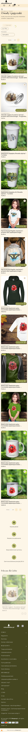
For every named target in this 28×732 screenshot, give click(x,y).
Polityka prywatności (7, 676)
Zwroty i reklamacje (7, 642)
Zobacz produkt (20, 71)
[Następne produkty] (16, 509)
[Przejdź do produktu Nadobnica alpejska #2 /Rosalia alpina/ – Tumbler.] (14, 174)
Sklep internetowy (13, 730)
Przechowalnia (5, 655)
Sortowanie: (4, 31)
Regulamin (4, 635)
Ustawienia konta (6, 652)
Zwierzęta (11, 11)
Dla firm (3, 702)
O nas (2, 696)
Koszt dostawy (5, 669)
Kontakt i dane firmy (7, 699)
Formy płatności (6, 662)
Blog (2, 689)
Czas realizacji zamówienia (9, 666)
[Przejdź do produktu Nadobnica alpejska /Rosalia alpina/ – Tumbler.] (14, 136)
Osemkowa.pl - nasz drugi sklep (10, 705)
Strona (9, 40)
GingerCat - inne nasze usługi (10, 713)
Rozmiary (4, 639)
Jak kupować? (5, 685)
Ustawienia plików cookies (9, 679)
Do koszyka (21, 149)
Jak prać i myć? (5, 682)
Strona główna (4, 11)
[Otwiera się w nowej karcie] (18, 626)
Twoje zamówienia (6, 649)
